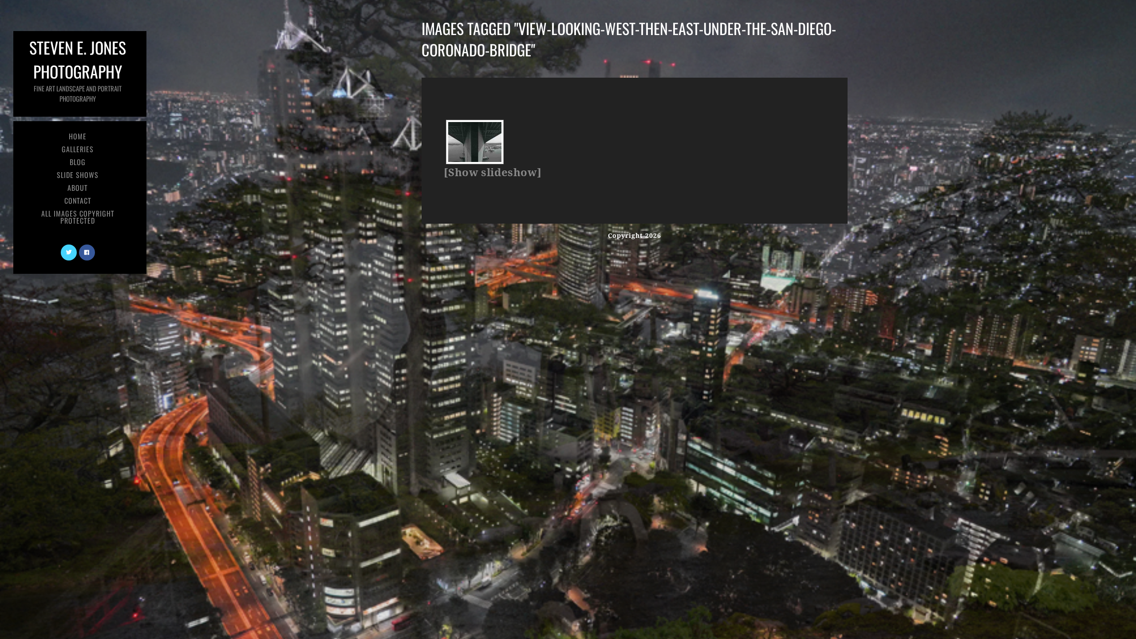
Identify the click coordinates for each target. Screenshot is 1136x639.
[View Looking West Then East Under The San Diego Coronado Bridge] (474, 142)
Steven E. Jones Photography (77, 69)
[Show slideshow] (492, 172)
